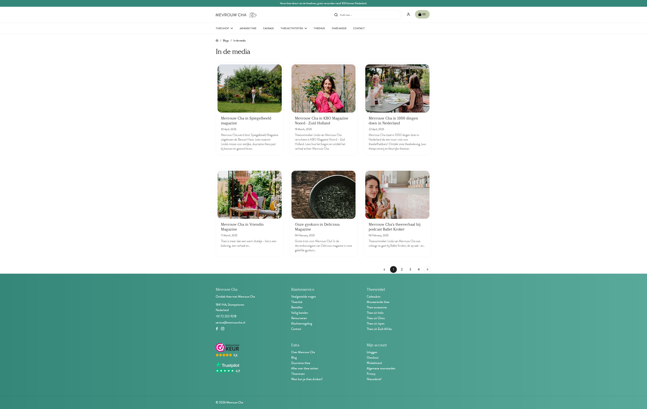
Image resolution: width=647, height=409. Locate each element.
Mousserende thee (378, 302)
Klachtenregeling (301, 323)
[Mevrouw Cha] (236, 15)
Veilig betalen (299, 313)
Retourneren (299, 318)
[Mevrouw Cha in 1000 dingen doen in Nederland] (397, 88)
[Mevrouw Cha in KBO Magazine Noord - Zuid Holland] (323, 88)
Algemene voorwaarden (381, 368)
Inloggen (372, 352)
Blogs (226, 40)
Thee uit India (375, 313)
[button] (422, 14)
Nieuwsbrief (374, 379)
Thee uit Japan (375, 323)
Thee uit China (376, 318)
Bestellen (297, 307)
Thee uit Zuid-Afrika (379, 329)
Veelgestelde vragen (303, 296)
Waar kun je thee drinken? (307, 379)
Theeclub (296, 302)
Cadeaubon (373, 296)
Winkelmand (374, 363)
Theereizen (298, 374)
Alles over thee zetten (304, 368)
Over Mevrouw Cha (303, 352)
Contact (296, 329)
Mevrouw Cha (234, 402)
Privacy (371, 374)
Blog (294, 357)
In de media (239, 40)
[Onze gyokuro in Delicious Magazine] (323, 195)
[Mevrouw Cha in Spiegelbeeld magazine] (250, 88)
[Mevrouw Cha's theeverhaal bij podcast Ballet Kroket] (397, 195)
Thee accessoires (377, 307)
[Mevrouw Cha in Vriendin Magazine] (250, 195)
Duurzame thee (300, 363)
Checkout (373, 357)
